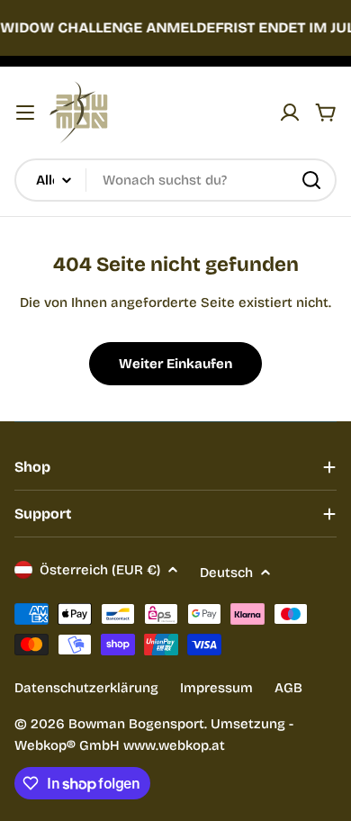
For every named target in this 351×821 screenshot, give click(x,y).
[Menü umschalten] (25, 112)
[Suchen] (311, 180)
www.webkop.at (174, 745)
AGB (288, 688)
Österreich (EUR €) (100, 570)
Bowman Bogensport (136, 724)
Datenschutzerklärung (86, 688)
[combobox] (175, 180)
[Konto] (290, 112)
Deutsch (226, 572)
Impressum (216, 688)
